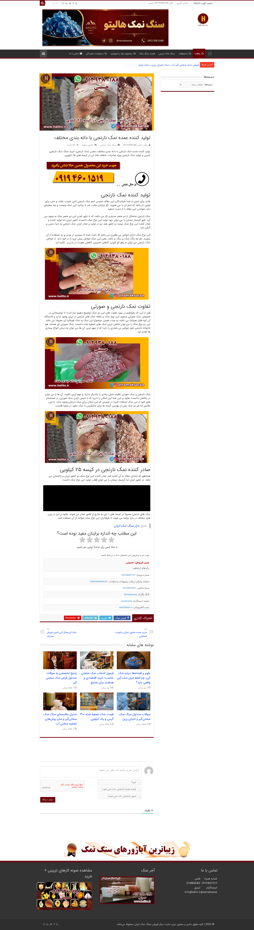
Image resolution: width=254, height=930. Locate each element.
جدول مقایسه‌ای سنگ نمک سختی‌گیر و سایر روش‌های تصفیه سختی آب (60, 719)
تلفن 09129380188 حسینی (160, 3)
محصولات (183, 53)
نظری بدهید (87, 145)
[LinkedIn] (66, 3)
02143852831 (129, 588)
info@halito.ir (126, 607)
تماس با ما (74, 53)
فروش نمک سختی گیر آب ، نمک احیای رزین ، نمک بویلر (169, 65)
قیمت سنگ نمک (147, 53)
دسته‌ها (209, 85)
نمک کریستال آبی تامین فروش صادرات (62, 632)
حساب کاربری (182, 3)
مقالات (197, 53)
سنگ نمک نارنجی (108, 145)
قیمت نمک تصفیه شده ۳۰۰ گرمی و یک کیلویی (97, 716)
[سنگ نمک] (105, 28)
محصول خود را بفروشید (121, 53)
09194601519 (128, 575)
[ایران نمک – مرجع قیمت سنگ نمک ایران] (203, 19)
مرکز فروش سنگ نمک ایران (148, 924)
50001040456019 (98, 581)
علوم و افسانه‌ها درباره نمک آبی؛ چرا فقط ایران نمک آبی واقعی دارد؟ (133, 678)
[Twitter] (70, 3)
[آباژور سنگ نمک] (127, 850)
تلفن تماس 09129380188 (135, 145)
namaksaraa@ (130, 594)
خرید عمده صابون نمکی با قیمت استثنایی (131, 632)
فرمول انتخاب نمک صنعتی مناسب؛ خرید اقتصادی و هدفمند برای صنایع (97, 678)
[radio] (111, 540)
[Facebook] (73, 3)
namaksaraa (126, 601)
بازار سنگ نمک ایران (126, 525)
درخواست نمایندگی (95, 53)
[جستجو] (42, 3)
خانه (209, 53)
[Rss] (76, 3)
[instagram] (63, 3)
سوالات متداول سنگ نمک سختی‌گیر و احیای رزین (134, 716)
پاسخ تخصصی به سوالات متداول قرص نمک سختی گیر (61, 678)
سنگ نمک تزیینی (167, 53)
